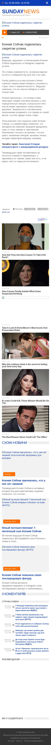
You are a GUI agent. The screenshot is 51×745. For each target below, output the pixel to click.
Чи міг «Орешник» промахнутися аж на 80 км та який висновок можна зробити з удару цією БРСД (32, 651)
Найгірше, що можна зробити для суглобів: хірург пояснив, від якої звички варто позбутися (29, 632)
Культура (43, 209)
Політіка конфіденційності (33, 741)
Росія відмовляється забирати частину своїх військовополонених (32, 625)
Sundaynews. (35, 738)
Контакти (11, 741)
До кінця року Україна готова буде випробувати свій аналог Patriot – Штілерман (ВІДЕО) (30, 641)
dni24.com (6, 212)
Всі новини (30, 209)
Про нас (19, 741)
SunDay (20, 11)
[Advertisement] (26, 185)
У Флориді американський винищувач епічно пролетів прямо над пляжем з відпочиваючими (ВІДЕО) (31, 608)
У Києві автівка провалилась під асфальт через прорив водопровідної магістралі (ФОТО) (31, 617)
